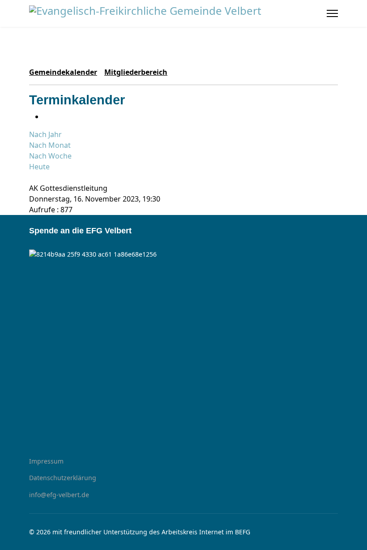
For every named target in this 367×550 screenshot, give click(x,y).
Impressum (46, 461)
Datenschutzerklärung (62, 477)
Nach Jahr (45, 134)
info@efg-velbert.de (59, 494)
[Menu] (332, 13)
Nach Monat (50, 145)
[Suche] (31, 177)
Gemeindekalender (63, 72)
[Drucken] (46, 116)
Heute (39, 167)
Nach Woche (50, 156)
